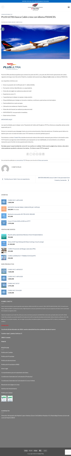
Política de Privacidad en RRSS (10, 364)
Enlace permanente (43, 160)
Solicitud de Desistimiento (9, 388)
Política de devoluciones (8, 360)
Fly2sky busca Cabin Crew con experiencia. (17, 179)
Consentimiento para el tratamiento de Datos (14, 372)
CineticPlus (19, 22)
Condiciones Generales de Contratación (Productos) (16, 376)
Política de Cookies (7, 352)
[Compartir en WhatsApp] (27, 154)
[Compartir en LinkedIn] (43, 154)
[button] (2, 7)
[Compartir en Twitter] (33, 154)
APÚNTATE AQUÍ (6, 119)
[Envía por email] (37, 154)
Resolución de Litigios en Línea (10, 384)
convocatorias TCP (6, 14)
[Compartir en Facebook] (30, 154)
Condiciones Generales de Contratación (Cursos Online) (18, 380)
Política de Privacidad (7, 356)
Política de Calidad (6, 392)
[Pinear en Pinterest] (40, 154)
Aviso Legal (4, 368)
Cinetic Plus (17, 137)
